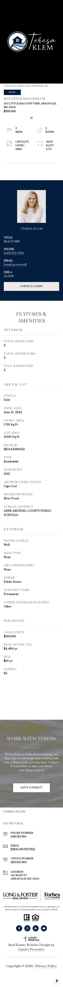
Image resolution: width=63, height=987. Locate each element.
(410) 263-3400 (19, 862)
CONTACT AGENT (31, 286)
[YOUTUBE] (44, 928)
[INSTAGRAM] (27, 928)
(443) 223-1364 (14, 253)
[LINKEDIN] (36, 928)
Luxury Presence (31, 949)
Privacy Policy (46, 966)
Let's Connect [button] (31, 787)
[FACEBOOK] (19, 928)
